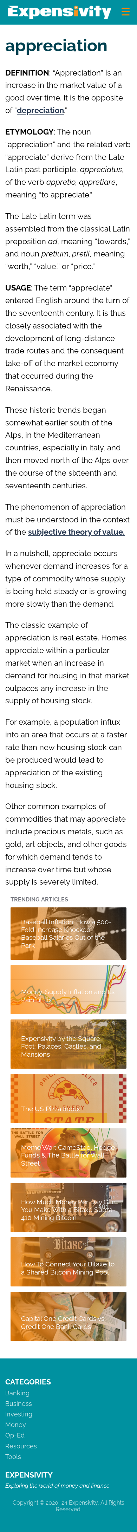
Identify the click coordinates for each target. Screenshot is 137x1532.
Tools (13, 1456)
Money (15, 1424)
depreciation (40, 110)
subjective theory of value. (76, 531)
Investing (18, 1414)
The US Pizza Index (50, 1109)
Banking (17, 1393)
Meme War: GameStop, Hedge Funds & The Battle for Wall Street (68, 1155)
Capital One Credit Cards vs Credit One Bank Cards (62, 1322)
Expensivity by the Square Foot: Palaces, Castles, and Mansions (61, 1046)
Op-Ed (15, 1435)
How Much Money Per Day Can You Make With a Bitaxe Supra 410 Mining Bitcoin (68, 1209)
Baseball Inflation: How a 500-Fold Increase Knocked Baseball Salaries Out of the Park (66, 933)
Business (18, 1403)
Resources (21, 1446)
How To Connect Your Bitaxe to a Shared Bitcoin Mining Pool (68, 1268)
